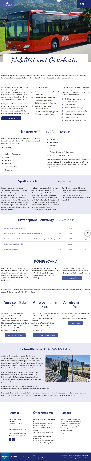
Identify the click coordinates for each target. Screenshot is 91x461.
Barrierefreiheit (83, 455)
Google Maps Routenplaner (45, 335)
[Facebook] (10, 439)
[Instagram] (13, 439)
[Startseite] (7, 4)
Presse (81, 458)
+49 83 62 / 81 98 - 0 (20, 429)
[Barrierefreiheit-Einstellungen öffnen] (87, 233)
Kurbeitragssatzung (11, 118)
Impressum (63, 455)
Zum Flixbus (75, 323)
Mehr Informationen (72, 278)
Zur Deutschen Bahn (15, 335)
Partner (87, 458)
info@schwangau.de (20, 433)
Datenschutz (73, 455)
